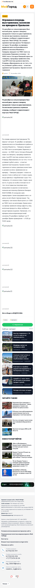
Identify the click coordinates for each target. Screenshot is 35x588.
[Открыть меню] (32, 6)
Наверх (5, 583)
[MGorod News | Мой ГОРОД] (10, 7)
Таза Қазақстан (7, 1)
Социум (5, 16)
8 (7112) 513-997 (12, 551)
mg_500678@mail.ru (13, 563)
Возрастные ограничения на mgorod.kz (14, 542)
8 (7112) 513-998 (12, 556)
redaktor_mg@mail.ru (13, 569)
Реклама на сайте (7, 545)
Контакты (4, 539)
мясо (5, 320)
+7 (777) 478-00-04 (13, 558)
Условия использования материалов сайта (16, 531)
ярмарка (14, 320)
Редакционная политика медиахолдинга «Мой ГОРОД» (17, 535)
